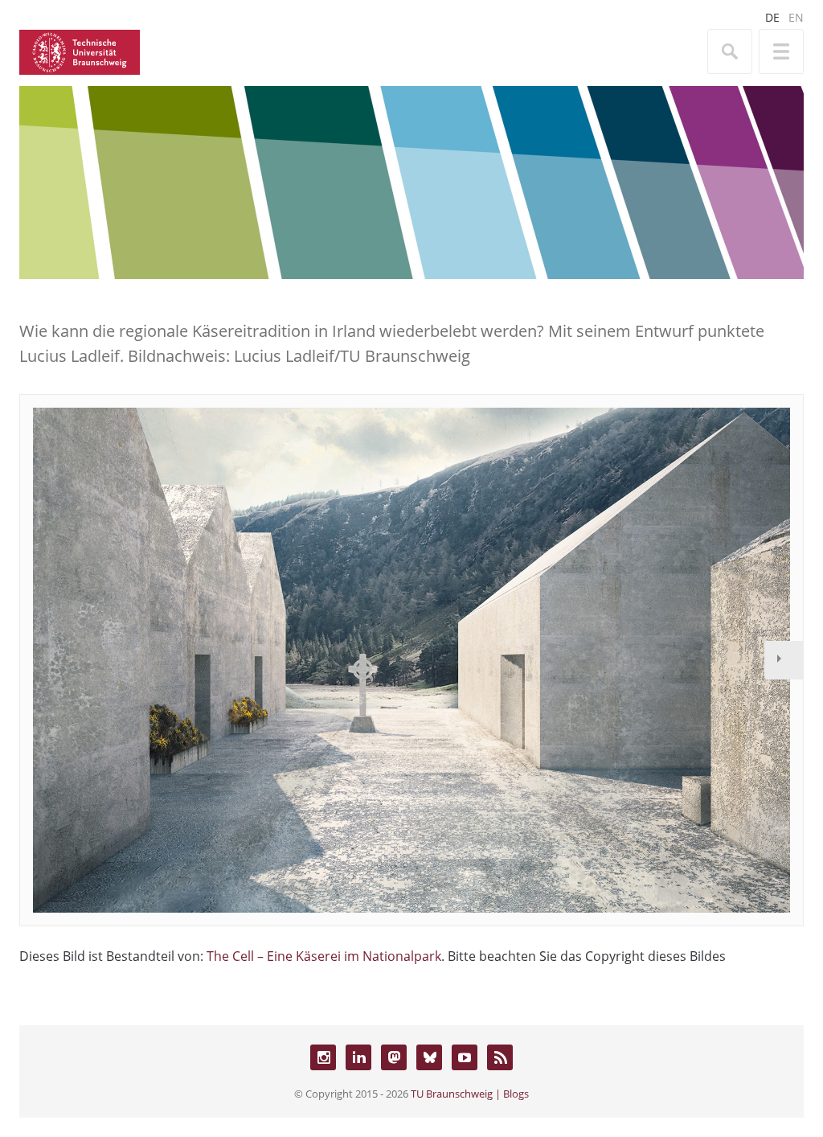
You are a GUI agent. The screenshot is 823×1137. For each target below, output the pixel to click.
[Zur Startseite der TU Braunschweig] (79, 50)
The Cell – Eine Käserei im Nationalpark (324, 956)
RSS (500, 1057)
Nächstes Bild (783, 660)
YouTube (464, 1057)
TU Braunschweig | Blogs (470, 1093)
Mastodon (394, 1057)
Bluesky (429, 1057)
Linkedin (358, 1057)
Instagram (323, 1057)
